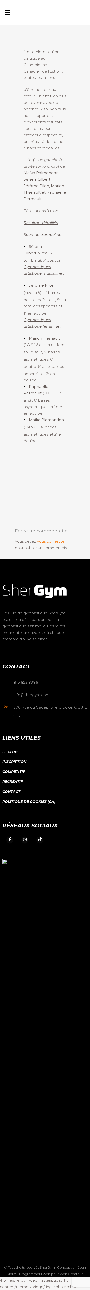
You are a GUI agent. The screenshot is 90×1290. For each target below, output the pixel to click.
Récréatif (12, 781)
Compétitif (13, 771)
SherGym (47, 1267)
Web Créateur (71, 1274)
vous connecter (51, 541)
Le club (10, 752)
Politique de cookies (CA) (29, 801)
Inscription (14, 761)
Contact (11, 791)
